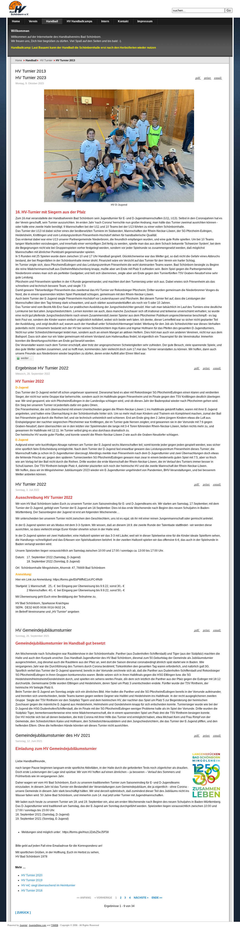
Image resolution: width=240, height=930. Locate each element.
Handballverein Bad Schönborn (31, 9)
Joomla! (23, 925)
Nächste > (141, 897)
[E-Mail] (217, 77)
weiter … (26, 358)
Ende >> (157, 897)
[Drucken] (207, 77)
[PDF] (198, 77)
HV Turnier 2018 (31, 890)
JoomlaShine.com (37, 925)
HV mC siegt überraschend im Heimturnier (48, 885)
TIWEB (54, 925)
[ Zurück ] (23, 912)
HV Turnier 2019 (31, 880)
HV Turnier (46, 60)
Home (18, 60)
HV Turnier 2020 (31, 875)
